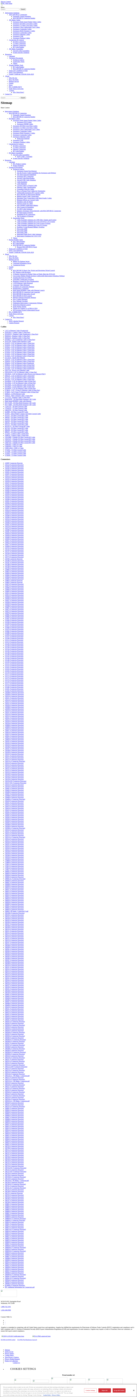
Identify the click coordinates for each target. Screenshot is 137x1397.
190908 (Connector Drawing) (14, 1258)
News (11, 268)
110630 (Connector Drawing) (14, 535)
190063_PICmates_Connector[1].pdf (16, 911)
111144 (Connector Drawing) (14, 658)
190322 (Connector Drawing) (14, 980)
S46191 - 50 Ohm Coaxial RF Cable (16, 423)
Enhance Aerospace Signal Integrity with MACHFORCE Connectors (39, 211)
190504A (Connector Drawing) (15, 1032)
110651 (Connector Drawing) (14, 541)
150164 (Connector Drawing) (14, 786)
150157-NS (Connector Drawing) (15, 783)
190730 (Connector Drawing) (14, 1161)
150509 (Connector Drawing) (14, 826)
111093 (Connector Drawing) (14, 635)
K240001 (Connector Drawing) (15, 1285)
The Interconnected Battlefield (26, 175)
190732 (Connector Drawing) (14, 1162)
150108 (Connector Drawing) (14, 750)
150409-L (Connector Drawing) (15, 799)
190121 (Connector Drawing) (14, 938)
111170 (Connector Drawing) (14, 673)
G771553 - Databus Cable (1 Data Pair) (17, 397)
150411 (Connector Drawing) (14, 803)
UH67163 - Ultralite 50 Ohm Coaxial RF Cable (20, 443)
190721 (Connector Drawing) (14, 1153)
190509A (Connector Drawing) (15, 1054)
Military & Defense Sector (21, 261)
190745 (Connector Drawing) (14, 1189)
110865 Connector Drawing (14, 582)
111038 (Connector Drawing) (14, 622)
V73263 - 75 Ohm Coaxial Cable (15, 450)
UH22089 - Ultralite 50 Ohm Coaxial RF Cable (20, 437)
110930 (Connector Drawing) (14, 598)
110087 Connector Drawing (14, 463)
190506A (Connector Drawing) (15, 1041)
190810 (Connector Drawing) (14, 1222)
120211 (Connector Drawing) (14, 698)
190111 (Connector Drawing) (14, 931)
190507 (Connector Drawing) (14, 1043)
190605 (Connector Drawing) (14, 1114)
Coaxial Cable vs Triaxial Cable (27, 185)
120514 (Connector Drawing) (14, 714)
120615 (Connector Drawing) (14, 734)
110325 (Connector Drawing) (14, 495)
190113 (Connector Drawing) (14, 935)
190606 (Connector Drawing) (14, 1115)
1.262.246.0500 (6, 1310)
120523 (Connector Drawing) (14, 720)
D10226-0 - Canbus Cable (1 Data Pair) (17, 332)
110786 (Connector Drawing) (14, 560)
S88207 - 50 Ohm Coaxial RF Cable (16, 432)
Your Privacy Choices (12, 1357)
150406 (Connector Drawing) (14, 792)
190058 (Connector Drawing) (14, 902)
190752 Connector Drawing (14, 1193)
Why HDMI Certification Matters (27, 205)
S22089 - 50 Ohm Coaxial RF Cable (16, 412)
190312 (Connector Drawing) (14, 969)
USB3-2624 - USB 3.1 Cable (14, 448)
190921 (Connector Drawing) (14, 1265)
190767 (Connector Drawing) (14, 1200)
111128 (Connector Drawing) (14, 645)
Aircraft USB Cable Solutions (26, 180)
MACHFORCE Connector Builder (24, 117)
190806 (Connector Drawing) (14, 1211)
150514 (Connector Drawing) (14, 839)
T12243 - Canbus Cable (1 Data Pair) (17, 433)
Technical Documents (16, 167)
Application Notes (18, 218)
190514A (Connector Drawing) (15, 1074)
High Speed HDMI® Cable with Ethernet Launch (29, 290)
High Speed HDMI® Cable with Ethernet (18, 401)
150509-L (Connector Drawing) (15, 828)
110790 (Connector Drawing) (14, 568)
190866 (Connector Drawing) (14, 1255)
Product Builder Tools (16, 240)
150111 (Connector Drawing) (14, 756)
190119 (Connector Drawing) (14, 936)
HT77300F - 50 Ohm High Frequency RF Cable (20, 405)
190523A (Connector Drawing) (15, 1095)
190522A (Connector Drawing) (15, 1092)
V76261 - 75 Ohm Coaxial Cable (15, 453)
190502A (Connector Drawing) (15, 1025)
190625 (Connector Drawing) (14, 1142)
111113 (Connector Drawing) (14, 642)
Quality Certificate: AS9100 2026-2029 (21, 252)
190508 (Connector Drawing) (14, 1047)
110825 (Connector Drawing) (14, 571)
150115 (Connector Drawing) (14, 765)
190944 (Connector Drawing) (14, 1280)
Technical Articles (18, 169)
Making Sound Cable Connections (28, 196)
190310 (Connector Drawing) (14, 965)
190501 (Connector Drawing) (14, 1020)
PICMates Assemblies (16, 153)
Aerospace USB (18, 140)
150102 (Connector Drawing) (14, 743)
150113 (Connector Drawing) (14, 759)
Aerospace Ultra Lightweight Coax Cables (26, 129)
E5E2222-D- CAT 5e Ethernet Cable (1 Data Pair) (21, 372)
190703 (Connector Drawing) (14, 1146)
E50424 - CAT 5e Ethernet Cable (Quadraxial (19, 363)
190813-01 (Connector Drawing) (15, 1229)
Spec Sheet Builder (19, 241)
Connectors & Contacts (16, 144)
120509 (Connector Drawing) (14, 709)
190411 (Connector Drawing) (14, 1009)
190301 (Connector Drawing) (14, 949)
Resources (8, 160)
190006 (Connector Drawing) (14, 880)
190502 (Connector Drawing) (14, 1023)
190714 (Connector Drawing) (14, 1152)
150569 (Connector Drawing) (14, 859)
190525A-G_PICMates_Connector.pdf (17, 1101)
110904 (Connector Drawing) (14, 589)
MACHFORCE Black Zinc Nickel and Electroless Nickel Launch (34, 270)
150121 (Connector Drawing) (14, 768)
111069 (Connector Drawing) (14, 627)
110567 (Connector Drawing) (14, 524)
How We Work (13, 258)
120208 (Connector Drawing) (14, 692)
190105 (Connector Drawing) (14, 920)
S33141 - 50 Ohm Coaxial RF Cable (16, 415)
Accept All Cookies (119, 1390)
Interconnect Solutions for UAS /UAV (29, 236)
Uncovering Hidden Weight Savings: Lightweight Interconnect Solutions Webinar (39, 276)
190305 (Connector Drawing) (14, 956)
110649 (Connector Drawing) (14, 537)
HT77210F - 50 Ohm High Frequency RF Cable (20, 403)
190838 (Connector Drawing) (14, 1245)
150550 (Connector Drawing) (14, 857)
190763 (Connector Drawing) (14, 1195)
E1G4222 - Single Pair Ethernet (15, 358)
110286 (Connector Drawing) (14, 492)
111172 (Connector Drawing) (14, 676)
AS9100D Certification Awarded (23, 279)
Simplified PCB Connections (26, 214)
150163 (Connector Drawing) (14, 785)
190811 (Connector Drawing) (14, 1224)
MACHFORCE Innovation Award (24, 294)
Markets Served (14, 259)
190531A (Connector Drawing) (15, 1106)
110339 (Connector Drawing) (14, 497)
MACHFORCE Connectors (18, 113)
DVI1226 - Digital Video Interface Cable (18, 341)
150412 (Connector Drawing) (14, 804)
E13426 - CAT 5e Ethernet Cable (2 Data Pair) (20, 356)
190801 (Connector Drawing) (14, 1204)
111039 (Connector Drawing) (14, 624)
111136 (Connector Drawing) (14, 651)
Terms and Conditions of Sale (18, 249)
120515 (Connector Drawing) (14, 716)
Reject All (104, 1390)
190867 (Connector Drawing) (14, 1256)
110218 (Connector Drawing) (14, 477)
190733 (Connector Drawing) (14, 1164)
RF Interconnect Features (25, 212)
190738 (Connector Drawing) (14, 1175)
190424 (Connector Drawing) (14, 1018)
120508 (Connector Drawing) (14, 707)
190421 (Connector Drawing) (14, 1014)
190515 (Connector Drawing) (14, 1077)
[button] (68, 7)
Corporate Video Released (21, 285)
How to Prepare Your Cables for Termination (31, 191)
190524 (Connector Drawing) (14, 1097)
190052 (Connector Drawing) (14, 897)
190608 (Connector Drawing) (14, 1119)
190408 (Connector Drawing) (14, 1003)
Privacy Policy (9, 1353)
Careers (11, 315)
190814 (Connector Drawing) (14, 1231)
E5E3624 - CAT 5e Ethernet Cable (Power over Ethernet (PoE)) (25, 374)
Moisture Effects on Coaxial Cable (28, 200)
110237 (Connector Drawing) (14, 483)
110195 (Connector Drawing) (14, 468)
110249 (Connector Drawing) (14, 486)
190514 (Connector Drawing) (14, 1072)
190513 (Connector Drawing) (14, 1068)
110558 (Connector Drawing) (14, 521)
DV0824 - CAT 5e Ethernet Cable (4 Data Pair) (20, 339)
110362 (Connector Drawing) (14, 503)
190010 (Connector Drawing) (14, 888)
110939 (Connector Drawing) (14, 604)
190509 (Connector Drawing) (14, 1050)
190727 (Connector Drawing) (14, 1155)
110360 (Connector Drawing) (14, 499)
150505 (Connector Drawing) (14, 823)
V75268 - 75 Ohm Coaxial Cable (15, 452)
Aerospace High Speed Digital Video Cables (27, 120)
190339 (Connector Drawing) (14, 992)
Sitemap (7, 1350)
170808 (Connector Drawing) (14, 861)
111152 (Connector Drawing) (14, 665)
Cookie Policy (9, 1355)
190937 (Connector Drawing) (14, 1271)
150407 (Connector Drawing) (14, 794)
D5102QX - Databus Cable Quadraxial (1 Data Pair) (21, 334)
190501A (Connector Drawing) (15, 1021)
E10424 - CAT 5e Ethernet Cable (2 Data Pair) (20, 349)
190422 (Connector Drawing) (14, 1016)
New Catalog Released (20, 299)
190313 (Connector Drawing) (14, 971)
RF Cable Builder (18, 151)
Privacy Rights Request (12, 1359)
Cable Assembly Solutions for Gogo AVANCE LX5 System (36, 222)
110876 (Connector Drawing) (14, 586)
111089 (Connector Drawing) (14, 633)
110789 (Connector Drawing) (14, 566)
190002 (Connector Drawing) (14, 871)
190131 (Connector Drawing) (14, 944)
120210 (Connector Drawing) (14, 696)
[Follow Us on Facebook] (5, 1322)
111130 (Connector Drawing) (14, 647)
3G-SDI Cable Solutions (24, 209)
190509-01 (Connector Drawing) (15, 1052)
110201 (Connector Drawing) (14, 472)
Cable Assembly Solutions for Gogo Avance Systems (33, 223)
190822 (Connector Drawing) (14, 1238)
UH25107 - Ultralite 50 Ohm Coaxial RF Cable (20, 439)
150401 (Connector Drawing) (14, 788)
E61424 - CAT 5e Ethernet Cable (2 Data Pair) (20, 379)
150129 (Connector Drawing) (14, 776)
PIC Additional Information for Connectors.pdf (20, 1287)
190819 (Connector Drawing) (14, 1235)
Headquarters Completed (21, 288)
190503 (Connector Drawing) (14, 1027)
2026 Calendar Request (16, 321)
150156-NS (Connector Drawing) (15, 781)
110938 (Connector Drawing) (14, 602)
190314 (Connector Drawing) (14, 973)
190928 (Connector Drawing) (14, 1267)
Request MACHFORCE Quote (27, 247)
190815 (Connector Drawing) (14, 1233)
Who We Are (13, 256)
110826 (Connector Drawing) (14, 573)
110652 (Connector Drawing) (14, 542)
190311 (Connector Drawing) (14, 967)
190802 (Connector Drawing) (14, 1206)
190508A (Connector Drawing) (15, 1048)
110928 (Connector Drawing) (14, 597)
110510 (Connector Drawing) (14, 519)
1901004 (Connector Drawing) (14, 913)
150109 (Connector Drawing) (14, 752)
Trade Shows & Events (16, 314)
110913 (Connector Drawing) (14, 595)
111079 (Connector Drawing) (14, 629)
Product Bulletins (18, 165)
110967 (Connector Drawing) (14, 607)
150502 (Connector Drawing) (14, 817)
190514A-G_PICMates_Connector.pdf (17, 1076)
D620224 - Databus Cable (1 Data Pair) (17, 338)
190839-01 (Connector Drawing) (15, 1251)
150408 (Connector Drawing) (14, 795)
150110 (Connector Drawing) (14, 754)
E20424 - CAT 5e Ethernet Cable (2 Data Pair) (20, 361)
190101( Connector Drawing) (14, 915)
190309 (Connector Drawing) (14, 964)
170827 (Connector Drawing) (14, 870)
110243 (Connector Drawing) (14, 485)
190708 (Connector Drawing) (14, 1148)
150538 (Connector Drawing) (14, 851)
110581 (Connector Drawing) (14, 532)
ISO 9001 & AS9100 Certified (8, 1339)
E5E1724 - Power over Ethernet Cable (17, 370)
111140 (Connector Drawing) (14, 654)
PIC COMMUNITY (15, 312)
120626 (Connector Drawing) (14, 739)
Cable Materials (22, 184)
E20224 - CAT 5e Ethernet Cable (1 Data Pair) (20, 359)
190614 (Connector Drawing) (14, 1130)
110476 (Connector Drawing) (14, 513)
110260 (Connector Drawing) (14, 488)
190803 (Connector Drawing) (14, 1208)
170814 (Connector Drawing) (14, 868)
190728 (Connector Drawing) (14, 1157)
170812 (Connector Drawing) (14, 864)
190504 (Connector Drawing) (14, 1030)
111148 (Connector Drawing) (14, 660)
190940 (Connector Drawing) (14, 1273)
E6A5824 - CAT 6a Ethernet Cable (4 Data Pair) (20, 383)
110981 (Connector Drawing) (14, 615)
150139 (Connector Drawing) (14, 779)
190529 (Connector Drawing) (14, 1103)
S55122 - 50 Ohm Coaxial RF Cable (16, 424)
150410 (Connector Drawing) (14, 801)
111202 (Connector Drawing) (14, 691)
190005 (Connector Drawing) (14, 877)
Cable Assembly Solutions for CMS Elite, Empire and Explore (36, 220)
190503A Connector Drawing (14, 1029)
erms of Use (9, 1352)
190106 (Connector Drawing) (14, 922)
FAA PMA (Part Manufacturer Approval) (27, 1339)
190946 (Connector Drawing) (14, 1283)
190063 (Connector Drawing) (14, 909)
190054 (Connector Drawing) (14, 898)
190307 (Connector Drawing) (14, 960)
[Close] (134, 1390)
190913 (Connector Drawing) (14, 1264)
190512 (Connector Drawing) (14, 1063)
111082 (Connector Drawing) (14, 631)
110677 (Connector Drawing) (14, 544)
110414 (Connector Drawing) (14, 510)
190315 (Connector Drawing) (14, 974)
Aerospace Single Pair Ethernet (27, 171)
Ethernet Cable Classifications (26, 187)
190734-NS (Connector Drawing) (15, 1168)
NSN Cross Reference (16, 250)
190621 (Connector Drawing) (14, 1135)
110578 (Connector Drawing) (14, 526)
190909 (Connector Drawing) (14, 1260)
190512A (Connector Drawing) (15, 1065)
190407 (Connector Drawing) (14, 1001)
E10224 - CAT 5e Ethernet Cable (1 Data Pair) (20, 345)
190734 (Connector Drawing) (14, 1166)
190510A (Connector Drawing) (15, 1058)
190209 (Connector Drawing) (14, 947)
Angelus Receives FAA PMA (22, 278)
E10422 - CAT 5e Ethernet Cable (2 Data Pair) (20, 347)
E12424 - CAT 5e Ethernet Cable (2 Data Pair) (20, 352)
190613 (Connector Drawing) (14, 1128)
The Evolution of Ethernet (25, 216)
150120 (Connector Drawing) (14, 767)
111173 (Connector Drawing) (14, 678)
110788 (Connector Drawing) (14, 564)
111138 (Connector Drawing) (14, 653)
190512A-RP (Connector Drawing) (16, 1067)
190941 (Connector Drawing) (14, 1276)
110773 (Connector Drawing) (14, 557)
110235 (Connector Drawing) (14, 479)
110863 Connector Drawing (14, 580)
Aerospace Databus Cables (21, 142)
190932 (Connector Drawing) (14, 1269)
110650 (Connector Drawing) (14, 539)
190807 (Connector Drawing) (14, 1213)
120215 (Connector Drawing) (14, 701)
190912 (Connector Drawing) (14, 1262)
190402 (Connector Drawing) (14, 996)
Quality (11, 267)
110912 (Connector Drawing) (14, 593)
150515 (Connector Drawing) (14, 841)
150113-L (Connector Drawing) (15, 761)
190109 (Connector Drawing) (14, 927)
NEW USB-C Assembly (24, 156)
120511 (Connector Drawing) (14, 712)
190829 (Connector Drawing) (14, 1242)
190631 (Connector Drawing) (14, 1144)
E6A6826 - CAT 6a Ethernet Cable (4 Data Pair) (20, 388)
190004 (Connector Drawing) (14, 875)
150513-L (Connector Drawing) (15, 837)
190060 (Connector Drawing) (14, 904)
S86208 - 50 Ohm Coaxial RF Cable (16, 430)
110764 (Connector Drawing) (14, 553)
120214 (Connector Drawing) (14, 700)
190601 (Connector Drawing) (14, 1108)
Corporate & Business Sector (22, 263)
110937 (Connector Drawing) (14, 600)
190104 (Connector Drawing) (14, 918)
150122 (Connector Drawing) (14, 770)
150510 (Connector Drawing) (14, 830)
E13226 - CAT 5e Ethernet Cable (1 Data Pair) (20, 354)
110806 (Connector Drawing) (14, 570)
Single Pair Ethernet (23, 138)
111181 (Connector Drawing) (14, 689)
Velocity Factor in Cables (25, 203)
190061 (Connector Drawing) (14, 906)
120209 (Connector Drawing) (14, 694)
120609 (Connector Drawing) (14, 727)
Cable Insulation (22, 182)
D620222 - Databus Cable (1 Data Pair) (17, 336)
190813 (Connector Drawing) (14, 1227)
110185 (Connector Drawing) (14, 467)
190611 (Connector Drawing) (14, 1124)
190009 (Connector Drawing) (14, 886)
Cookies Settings (23, 1368)
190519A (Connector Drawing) (15, 1085)
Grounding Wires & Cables (25, 189)
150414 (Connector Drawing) (14, 808)
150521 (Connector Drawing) (14, 844)
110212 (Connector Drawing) (14, 476)
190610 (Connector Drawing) (14, 1123)
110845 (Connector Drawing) (14, 579)
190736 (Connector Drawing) (14, 1173)
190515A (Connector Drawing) (15, 1079)
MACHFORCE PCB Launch (22, 296)
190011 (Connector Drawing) (14, 889)
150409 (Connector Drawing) (14, 797)
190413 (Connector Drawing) (14, 1012)
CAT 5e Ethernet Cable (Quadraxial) (16, 330)
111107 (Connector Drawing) (14, 636)
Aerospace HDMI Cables (25, 124)
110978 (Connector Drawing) (14, 613)
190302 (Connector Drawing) (14, 951)
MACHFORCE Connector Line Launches (26, 292)
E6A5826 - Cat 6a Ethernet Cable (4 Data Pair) (20, 385)
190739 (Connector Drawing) (14, 1179)
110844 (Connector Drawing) (14, 577)
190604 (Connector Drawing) (14, 1112)
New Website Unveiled (20, 301)
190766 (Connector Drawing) (14, 1198)
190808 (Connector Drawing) (14, 1215)
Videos (15, 238)
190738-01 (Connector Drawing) (15, 1177)
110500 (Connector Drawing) (14, 515)
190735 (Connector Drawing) (14, 1170)
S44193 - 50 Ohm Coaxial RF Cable (16, 421)
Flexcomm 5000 (22, 231)
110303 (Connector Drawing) (14, 494)
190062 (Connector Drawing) (14, 908)
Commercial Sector (19, 265)
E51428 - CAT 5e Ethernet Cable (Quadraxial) (19, 368)
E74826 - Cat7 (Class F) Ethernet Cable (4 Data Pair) (22, 392)
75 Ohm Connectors (19, 147)
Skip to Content (6, 2)
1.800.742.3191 (6, 1307)
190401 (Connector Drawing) (14, 994)
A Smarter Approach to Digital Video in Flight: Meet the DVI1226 (34, 274)
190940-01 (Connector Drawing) (15, 1274)
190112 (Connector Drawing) (14, 933)
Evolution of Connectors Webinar (23, 287)
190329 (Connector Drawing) (14, 987)
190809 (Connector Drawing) (14, 1217)
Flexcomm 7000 (22, 232)
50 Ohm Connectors (19, 146)
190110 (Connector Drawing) (14, 929)
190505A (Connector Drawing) (15, 1036)
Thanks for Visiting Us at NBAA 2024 (25, 308)
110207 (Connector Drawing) (14, 474)
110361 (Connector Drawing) (14, 501)
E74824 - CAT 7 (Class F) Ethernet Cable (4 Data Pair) (22, 390)
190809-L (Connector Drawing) (15, 1220)
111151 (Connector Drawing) (14, 664)
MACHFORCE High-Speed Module (28, 194)
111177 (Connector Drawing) (14, 683)
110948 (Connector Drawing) (14, 606)
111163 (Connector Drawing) (14, 669)
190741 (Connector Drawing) (14, 1186)
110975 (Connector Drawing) (14, 611)
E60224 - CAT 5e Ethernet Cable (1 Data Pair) (20, 376)
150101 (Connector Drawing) (14, 741)
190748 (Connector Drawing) (14, 1191)
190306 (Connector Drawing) (14, 958)
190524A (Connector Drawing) (15, 1099)
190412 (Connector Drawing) (14, 1011)
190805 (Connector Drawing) (14, 1209)
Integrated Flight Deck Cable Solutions (29, 234)
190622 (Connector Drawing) (14, 1137)
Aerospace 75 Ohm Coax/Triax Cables (25, 128)
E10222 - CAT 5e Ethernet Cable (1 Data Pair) (20, 343)
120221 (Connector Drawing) (14, 703)
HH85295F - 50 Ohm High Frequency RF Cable (20, 399)
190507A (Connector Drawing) (15, 1045)
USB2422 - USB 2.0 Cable (13, 444)
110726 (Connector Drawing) (14, 550)
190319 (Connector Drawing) (14, 976)
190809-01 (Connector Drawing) (15, 1218)
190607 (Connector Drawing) (14, 1117)
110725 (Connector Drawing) (14, 548)
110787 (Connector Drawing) (14, 562)
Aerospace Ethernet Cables (21, 137)
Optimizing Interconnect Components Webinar (27, 303)
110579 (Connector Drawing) (14, 528)
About (7, 254)
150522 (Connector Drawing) (14, 846)
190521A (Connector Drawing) (15, 1088)
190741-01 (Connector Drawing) (15, 1188)
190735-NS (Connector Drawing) (15, 1171)
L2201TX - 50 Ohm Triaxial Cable (16, 406)
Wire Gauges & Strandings (25, 207)
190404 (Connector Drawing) (14, 998)
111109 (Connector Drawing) (14, 638)
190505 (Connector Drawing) (14, 1034)
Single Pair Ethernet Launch (22, 305)
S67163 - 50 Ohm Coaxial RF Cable (16, 428)
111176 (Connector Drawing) (14, 682)
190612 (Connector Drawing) (14, 1126)
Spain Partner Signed (19, 306)
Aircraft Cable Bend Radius (26, 178)
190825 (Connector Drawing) (14, 1240)
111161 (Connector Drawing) (14, 667)
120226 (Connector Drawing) (14, 705)
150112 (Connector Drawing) (14, 757)
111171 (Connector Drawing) (14, 674)
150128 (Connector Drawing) (14, 774)
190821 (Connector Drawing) (14, 1236)
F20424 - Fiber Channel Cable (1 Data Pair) (19, 396)
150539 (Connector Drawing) (14, 853)
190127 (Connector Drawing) (14, 942)
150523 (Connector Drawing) (14, 848)
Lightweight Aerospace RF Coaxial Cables (30, 193)
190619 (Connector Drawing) (14, 1133)
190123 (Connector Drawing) (14, 940)
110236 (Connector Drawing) (14, 481)
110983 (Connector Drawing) (14, 617)
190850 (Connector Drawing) (14, 1253)
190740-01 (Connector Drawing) (15, 1184)
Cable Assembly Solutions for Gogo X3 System (32, 225)
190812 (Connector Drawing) (14, 1226)
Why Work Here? (18, 317)
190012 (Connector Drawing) (14, 891)
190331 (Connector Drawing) (14, 989)
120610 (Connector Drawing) (14, 729)
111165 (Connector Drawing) (14, 671)
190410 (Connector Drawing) (14, 1007)
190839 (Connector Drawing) (14, 1249)
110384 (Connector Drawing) (14, 506)
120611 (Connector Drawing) (14, 730)
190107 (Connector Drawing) (14, 924)
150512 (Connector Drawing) (14, 833)
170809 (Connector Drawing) (14, 862)
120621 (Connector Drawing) (14, 736)
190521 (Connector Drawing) (14, 1086)
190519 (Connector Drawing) (14, 1083)
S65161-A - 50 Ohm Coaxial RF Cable (17, 426)
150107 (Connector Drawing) (14, 748)
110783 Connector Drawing (14, 559)
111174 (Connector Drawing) (14, 680)
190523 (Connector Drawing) (14, 1094)
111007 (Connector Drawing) (14, 618)
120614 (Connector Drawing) (14, 732)
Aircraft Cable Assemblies (21, 155)
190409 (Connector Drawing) (14, 1005)
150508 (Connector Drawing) (14, 824)
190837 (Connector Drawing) (14, 1244)
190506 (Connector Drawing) (14, 1038)
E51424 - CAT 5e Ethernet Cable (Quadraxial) (19, 367)
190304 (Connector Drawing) (14, 954)
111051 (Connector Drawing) (14, 626)
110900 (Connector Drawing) (14, 588)
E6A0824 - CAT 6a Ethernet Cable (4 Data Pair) (20, 381)
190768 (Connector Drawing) (14, 1202)
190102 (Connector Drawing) (14, 917)
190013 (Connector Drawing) (14, 893)
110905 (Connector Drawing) (14, 591)
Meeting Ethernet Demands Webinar (24, 297)
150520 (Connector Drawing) (14, 842)
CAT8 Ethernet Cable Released (23, 283)
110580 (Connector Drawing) (14, 530)
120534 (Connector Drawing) (14, 723)
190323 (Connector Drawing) (14, 982)
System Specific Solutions (21, 158)
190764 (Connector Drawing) (14, 1197)
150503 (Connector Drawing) (14, 819)
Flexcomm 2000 (22, 229)
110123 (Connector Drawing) (14, 465)
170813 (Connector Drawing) (14, 866)
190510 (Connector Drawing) (14, 1056)
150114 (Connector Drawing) (14, 763)
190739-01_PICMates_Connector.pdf (17, 1180)
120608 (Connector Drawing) (14, 725)
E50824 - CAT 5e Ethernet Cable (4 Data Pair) (20, 365)
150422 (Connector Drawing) (14, 814)
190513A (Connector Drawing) (15, 1070)
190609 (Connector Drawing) (14, 1121)
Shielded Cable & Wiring (25, 202)
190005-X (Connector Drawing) (15, 879)
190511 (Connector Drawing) (14, 1059)
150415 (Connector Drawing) (14, 810)
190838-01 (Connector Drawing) (15, 1247)
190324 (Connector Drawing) (14, 983)
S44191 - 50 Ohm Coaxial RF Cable (16, 419)
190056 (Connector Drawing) (14, 900)
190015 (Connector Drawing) (14, 895)
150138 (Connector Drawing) (14, 777)
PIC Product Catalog (19, 164)
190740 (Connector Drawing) (14, 1182)
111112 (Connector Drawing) (14, 640)
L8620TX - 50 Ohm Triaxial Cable (16, 410)
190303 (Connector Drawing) (14, 953)
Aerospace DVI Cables (24, 122)
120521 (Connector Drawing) (14, 718)
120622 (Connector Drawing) (14, 738)
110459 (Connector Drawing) (14, 512)
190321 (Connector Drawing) (14, 978)
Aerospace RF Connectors (25, 176)
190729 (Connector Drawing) (14, 1159)
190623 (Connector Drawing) (14, 1139)
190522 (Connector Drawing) (14, 1090)
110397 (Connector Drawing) (14, 508)
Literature (12, 162)
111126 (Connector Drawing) (14, 644)
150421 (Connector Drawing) (14, 812)
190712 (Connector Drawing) (14, 1150)
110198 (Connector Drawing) (14, 470)
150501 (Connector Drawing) (14, 815)
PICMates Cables (14, 118)
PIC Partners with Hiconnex (22, 272)
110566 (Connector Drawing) (14, 523)
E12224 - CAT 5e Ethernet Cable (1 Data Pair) (20, 350)
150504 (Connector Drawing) (14, 821)
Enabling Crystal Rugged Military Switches (30, 227)
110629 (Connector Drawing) (14, 533)
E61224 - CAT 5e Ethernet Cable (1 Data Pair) (20, 377)
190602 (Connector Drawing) (14, 1110)
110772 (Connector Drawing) (14, 555)
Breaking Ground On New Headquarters (26, 281)
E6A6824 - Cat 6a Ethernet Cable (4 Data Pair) (20, 386)
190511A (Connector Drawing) (15, 1061)
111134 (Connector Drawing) (14, 649)
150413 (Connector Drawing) (14, 806)
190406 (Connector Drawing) (14, 1000)
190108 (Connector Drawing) (14, 926)
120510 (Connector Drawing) (14, 711)
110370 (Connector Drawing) (14, 504)
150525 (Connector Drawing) (14, 850)
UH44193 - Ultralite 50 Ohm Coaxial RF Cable (20, 441)
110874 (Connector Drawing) (14, 584)
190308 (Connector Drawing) (14, 962)
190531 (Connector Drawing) (14, 1105)
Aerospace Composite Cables (22, 131)
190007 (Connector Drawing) (14, 882)
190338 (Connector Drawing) (14, 991)
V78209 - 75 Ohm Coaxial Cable (15, 455)
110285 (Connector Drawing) (14, 490)
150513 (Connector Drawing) (14, 835)
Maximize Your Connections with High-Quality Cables (34, 198)
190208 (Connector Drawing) (14, 945)
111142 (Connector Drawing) (14, 656)
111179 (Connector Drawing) (14, 685)
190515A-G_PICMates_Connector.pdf (17, 1081)
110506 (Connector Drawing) (14, 517)
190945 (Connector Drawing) (14, 1282)
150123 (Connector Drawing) (14, 772)
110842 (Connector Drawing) (14, 575)
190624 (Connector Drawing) (14, 1141)
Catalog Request (14, 323)
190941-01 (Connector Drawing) (15, 1278)
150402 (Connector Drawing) (14, 790)
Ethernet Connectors (19, 149)
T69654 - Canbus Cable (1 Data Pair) (17, 435)
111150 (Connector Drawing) (14, 662)
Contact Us (8, 319)
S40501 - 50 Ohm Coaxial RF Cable (16, 417)
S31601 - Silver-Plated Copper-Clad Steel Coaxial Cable (23, 414)
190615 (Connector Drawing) (14, 1132)
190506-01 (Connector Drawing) (15, 1039)
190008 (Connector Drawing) (14, 884)
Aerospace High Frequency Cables (24, 133)
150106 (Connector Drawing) (14, 747)
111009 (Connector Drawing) (14, 620)
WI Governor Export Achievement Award (26, 310)
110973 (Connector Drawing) (14, 609)
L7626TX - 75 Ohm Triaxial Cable (16, 408)
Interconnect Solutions (12, 111)
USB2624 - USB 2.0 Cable (13, 446)
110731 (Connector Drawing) (14, 551)
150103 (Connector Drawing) (14, 745)
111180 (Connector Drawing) (14, 687)
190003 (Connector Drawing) (14, 873)
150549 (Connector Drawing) (14, 855)
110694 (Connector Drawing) (14, 546)
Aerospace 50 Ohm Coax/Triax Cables (25, 126)
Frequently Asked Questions (22, 115)
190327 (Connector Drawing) (14, 985)
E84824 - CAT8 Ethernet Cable (15, 394)
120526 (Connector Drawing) (14, 721)
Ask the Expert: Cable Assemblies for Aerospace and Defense (36, 173)
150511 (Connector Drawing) (14, 832)
